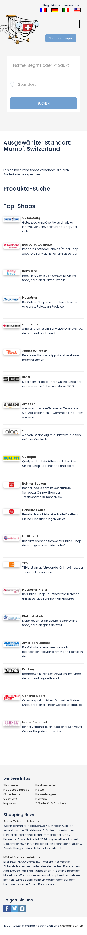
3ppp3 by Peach (34, 350)
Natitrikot (30, 536)
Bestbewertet (45, 785)
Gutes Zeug (31, 218)
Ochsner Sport (33, 696)
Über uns (10, 798)
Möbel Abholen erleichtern (23, 857)
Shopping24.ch (71, 925)
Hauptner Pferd (34, 589)
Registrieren (51, 5)
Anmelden (71, 5)
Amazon (28, 404)
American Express (36, 643)
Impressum (12, 803)
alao (26, 430)
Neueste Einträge (16, 789)
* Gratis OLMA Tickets (51, 803)
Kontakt (41, 798)
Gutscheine (12, 794)
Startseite (10, 785)
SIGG (26, 377)
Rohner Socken (34, 483)
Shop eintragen (60, 38)
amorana (30, 324)
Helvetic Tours (33, 510)
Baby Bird (29, 271)
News (39, 789)
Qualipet (29, 457)
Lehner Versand (34, 722)
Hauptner (30, 297)
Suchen (43, 103)
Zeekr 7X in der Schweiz (21, 821)
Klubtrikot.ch (32, 616)
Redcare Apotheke (37, 244)
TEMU (26, 563)
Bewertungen (45, 794)
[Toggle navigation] (74, 24)
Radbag (28, 669)
